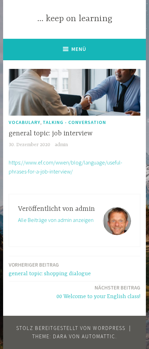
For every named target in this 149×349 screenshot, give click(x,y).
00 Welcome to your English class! (98, 292)
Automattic (98, 336)
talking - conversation (74, 122)
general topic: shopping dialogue (50, 269)
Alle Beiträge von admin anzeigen (56, 219)
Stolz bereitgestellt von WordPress (70, 328)
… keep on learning (74, 19)
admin (61, 144)
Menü (78, 49)
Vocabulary (24, 122)
